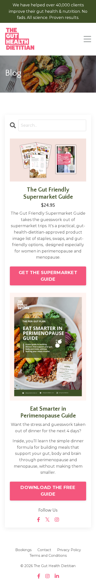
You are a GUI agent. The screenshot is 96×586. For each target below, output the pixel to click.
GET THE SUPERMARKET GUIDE (48, 276)
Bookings (23, 550)
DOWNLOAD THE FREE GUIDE (47, 491)
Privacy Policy (69, 550)
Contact (44, 550)
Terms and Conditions (48, 555)
